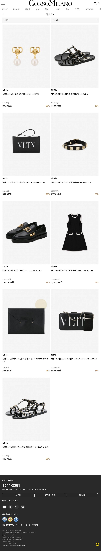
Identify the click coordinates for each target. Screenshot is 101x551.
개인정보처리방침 (8, 525)
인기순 (6, 20)
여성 (47, 9)
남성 (37, 9)
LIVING (57, 9)
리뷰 (67, 9)
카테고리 (2, 3)
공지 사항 (82, 495)
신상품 (27, 9)
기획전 (77, 9)
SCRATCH (90, 9)
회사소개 (19, 525)
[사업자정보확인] (20, 537)
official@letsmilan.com (11, 536)
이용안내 (35, 525)
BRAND (16, 9)
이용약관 (27, 525)
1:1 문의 (18, 495)
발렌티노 (5, 90)
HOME (5, 9)
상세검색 (56, 20)
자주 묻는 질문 (50, 495)
